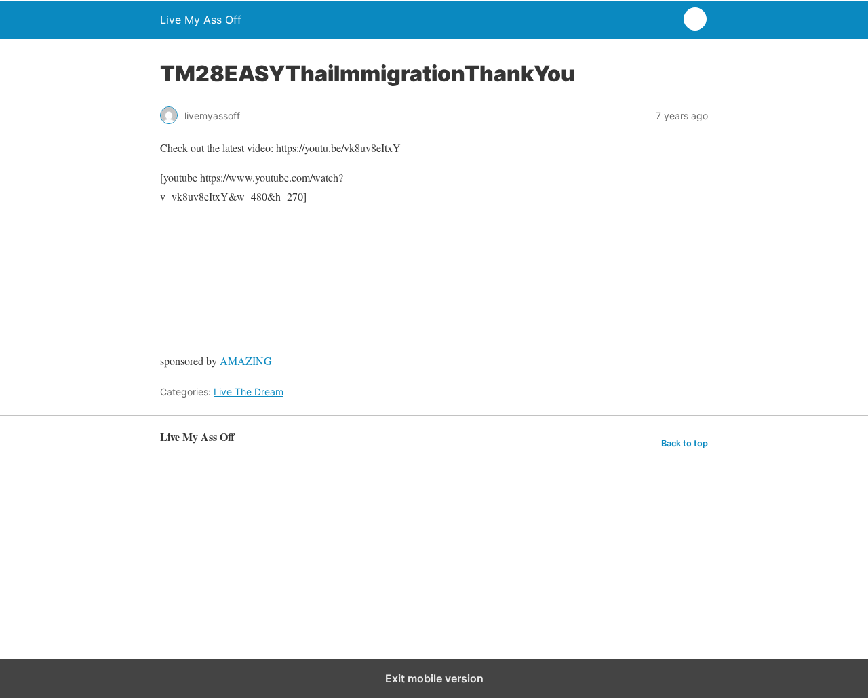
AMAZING (246, 360)
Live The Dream (248, 392)
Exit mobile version (434, 678)
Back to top (684, 443)
